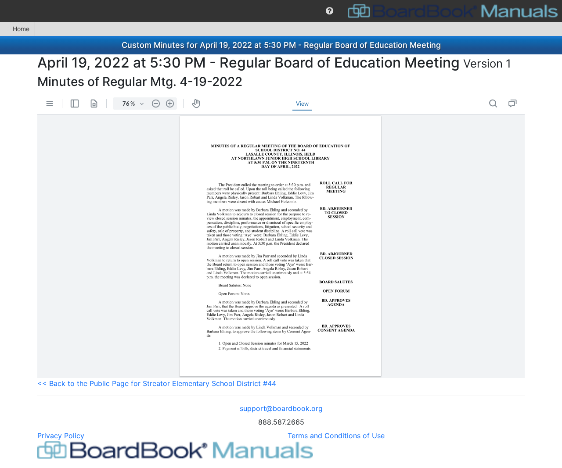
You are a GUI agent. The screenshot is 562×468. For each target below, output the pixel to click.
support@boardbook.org (281, 408)
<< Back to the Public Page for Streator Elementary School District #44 (156, 383)
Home (21, 28)
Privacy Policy (60, 435)
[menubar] (281, 11)
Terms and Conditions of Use (336, 435)
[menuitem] (329, 11)
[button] (329, 11)
